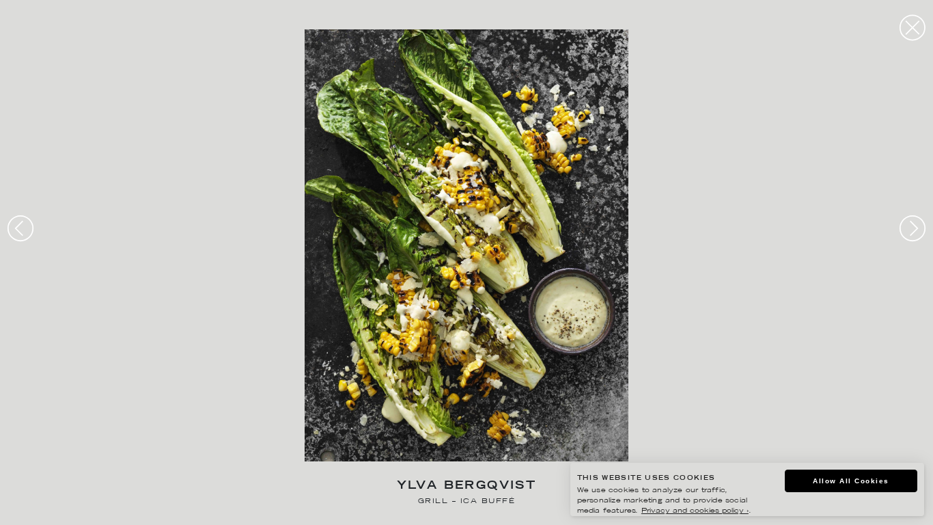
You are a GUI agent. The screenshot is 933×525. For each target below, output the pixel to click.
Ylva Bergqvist (467, 486)
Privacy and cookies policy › (695, 511)
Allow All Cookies (851, 481)
